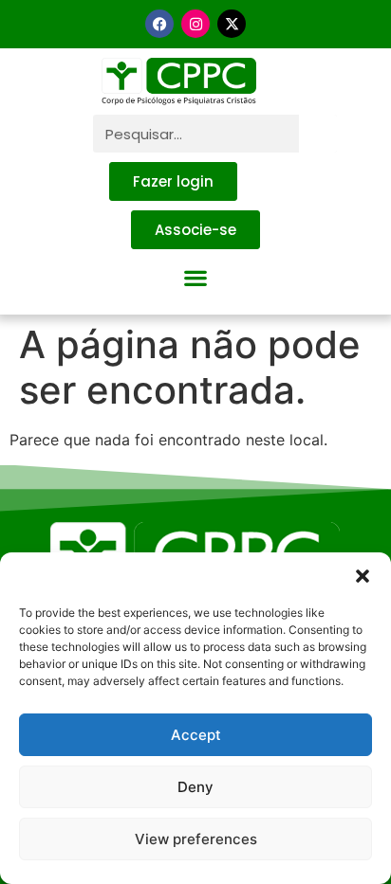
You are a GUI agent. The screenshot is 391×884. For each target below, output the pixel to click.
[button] (362, 576)
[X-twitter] (231, 23)
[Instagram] (195, 23)
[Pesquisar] (318, 134)
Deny (195, 787)
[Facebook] (159, 23)
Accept (196, 735)
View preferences (196, 839)
